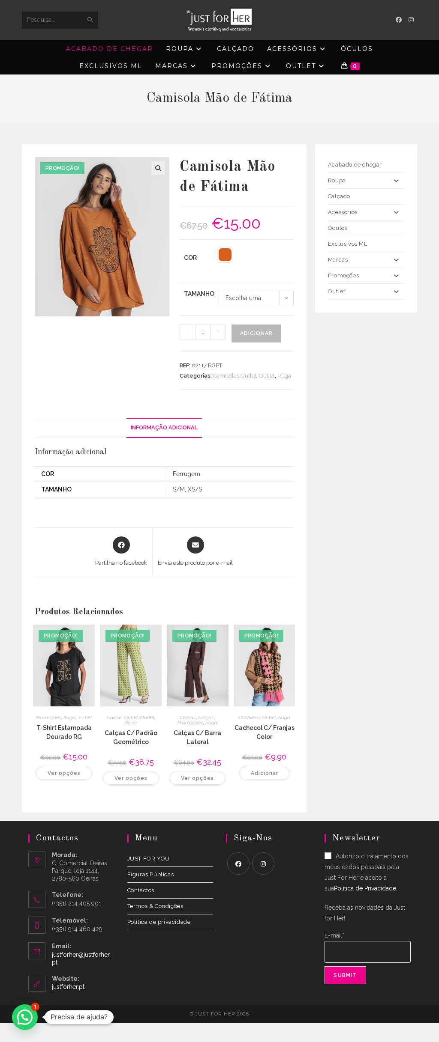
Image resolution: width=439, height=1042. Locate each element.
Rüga (284, 375)
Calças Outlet (122, 717)
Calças (188, 717)
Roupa (337, 180)
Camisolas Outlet (234, 375)
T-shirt (85, 717)
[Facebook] (238, 863)
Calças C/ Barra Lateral (197, 737)
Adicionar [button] (264, 773)
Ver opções (64, 773)
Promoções (48, 717)
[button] (158, 168)
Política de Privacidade (365, 888)
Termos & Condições (155, 906)
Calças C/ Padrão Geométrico (131, 737)
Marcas (338, 259)
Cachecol (249, 717)
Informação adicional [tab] (164, 427)
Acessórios (343, 212)
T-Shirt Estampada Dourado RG (64, 732)
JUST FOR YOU (148, 858)
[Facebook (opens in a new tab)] (398, 20)
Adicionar (256, 333)
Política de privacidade (159, 922)
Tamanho (199, 293)
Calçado (339, 196)
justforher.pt (68, 986)
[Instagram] (263, 863)
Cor (190, 257)
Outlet (267, 375)
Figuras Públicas (150, 874)
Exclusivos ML (347, 244)
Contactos (140, 890)
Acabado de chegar (355, 164)
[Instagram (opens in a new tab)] (411, 20)
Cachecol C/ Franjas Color (265, 732)
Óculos (338, 228)
